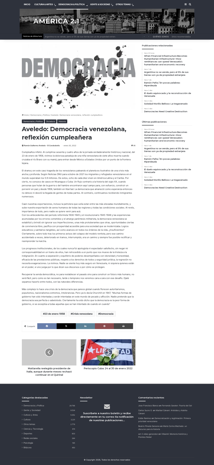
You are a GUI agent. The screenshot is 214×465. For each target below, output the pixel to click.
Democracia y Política (39, 115)
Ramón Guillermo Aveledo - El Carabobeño (42, 145)
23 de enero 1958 (55, 313)
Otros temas (29, 424)
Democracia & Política (72, 4)
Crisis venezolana (82, 313)
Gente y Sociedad (32, 410)
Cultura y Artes (31, 415)
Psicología (28, 443)
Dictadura (50, 121)
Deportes (28, 433)
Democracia (106, 313)
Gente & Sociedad (100, 4)
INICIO (27, 4)
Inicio (26, 115)
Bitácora (27, 447)
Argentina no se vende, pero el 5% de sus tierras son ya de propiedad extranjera (82, 36)
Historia (62, 121)
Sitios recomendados (181, 36)
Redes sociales (31, 438)
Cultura (27, 419)
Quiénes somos (161, 36)
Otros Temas (123, 4)
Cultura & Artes (43, 4)
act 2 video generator (148, 434)
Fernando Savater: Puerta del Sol (177, 405)
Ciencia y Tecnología (33, 429)
